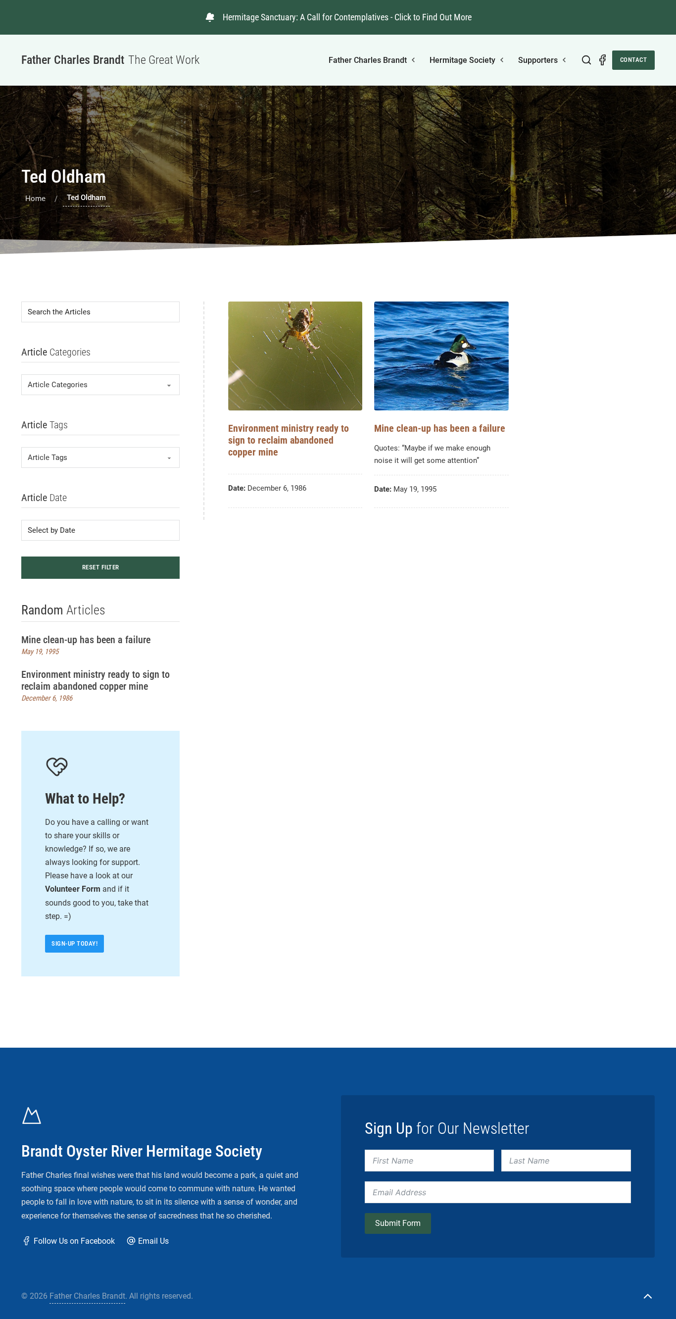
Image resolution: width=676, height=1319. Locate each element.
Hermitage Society (462, 60)
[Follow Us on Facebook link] (602, 60)
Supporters (538, 60)
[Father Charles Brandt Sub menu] (413, 59)
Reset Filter (100, 567)
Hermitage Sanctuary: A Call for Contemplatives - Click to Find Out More (347, 17)
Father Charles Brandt (368, 60)
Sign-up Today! (74, 943)
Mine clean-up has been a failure (85, 640)
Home (35, 198)
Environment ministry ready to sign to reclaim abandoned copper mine (95, 680)
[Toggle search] (586, 60)
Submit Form (398, 1223)
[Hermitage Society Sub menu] (501, 59)
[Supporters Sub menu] (564, 59)
